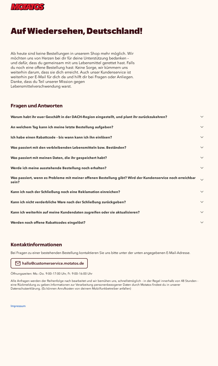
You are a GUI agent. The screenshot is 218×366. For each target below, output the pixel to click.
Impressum (18, 306)
